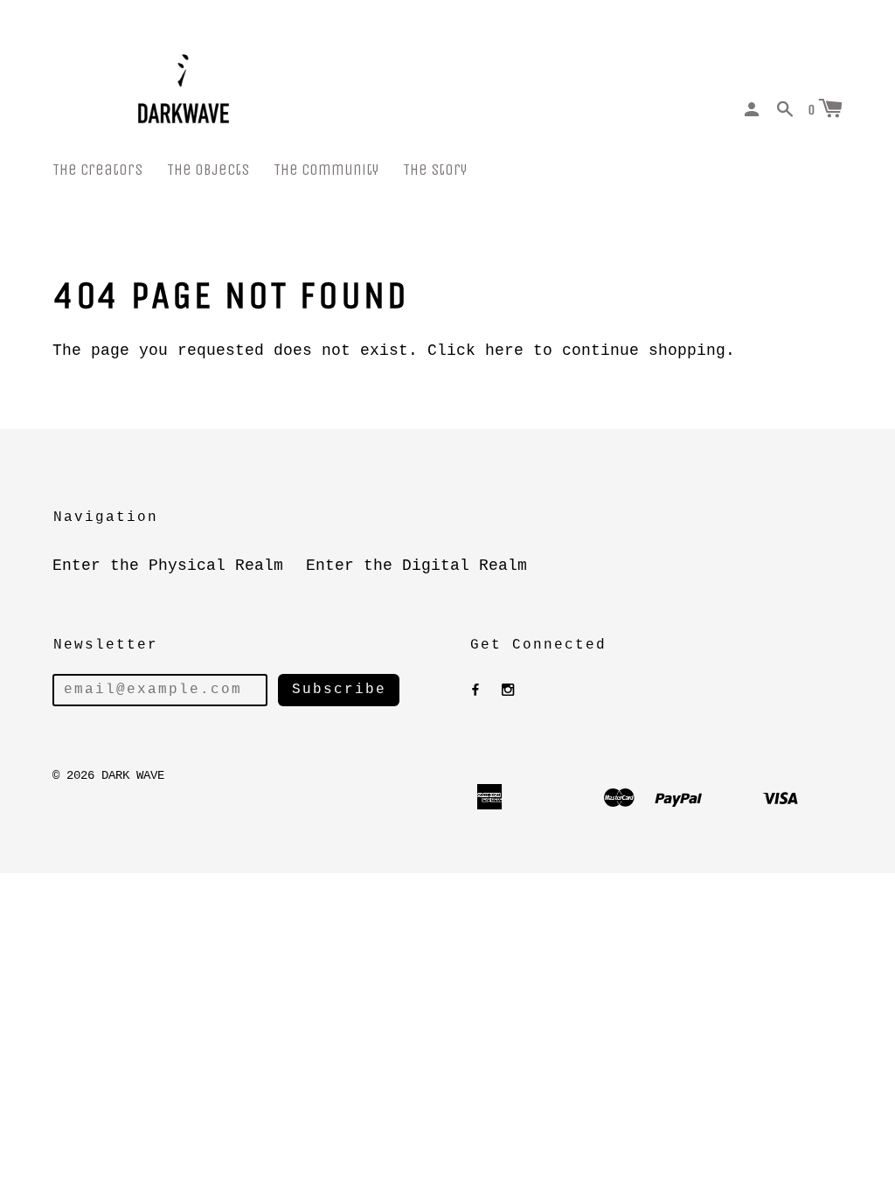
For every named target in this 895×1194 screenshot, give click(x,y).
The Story (435, 170)
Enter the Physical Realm (167, 565)
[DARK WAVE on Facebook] (475, 691)
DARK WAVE (132, 775)
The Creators (97, 170)
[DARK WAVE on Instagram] (508, 691)
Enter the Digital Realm (416, 565)
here (504, 350)
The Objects (208, 170)
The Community (326, 170)
